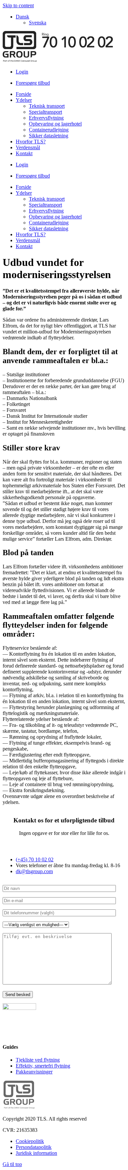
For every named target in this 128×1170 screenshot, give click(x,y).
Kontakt (24, 153)
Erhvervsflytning (46, 118)
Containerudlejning (49, 129)
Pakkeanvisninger (34, 1071)
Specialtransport (45, 112)
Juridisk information (36, 1153)
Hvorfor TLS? (31, 141)
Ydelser (24, 100)
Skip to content (18, 5)
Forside (23, 94)
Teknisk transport (47, 106)
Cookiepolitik (30, 1141)
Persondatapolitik (34, 1147)
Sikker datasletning (48, 135)
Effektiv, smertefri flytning (43, 1066)
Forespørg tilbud (33, 83)
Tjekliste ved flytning (38, 1060)
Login (22, 71)
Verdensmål (28, 147)
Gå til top (12, 1164)
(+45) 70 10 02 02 (34, 859)
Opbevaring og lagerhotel (55, 124)
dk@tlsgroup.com (34, 871)
